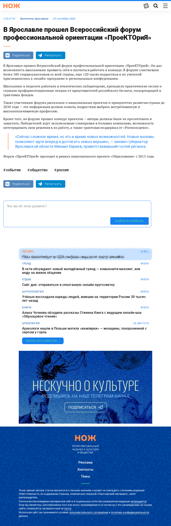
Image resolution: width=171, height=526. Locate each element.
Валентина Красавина (34, 18)
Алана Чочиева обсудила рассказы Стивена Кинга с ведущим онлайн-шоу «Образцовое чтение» (82, 314)
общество (39, 170)
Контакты (85, 469)
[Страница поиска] (155, 6)
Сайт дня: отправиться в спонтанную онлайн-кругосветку (68, 285)
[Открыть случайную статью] (146, 6)
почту (67, 508)
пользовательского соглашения (88, 512)
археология (31, 323)
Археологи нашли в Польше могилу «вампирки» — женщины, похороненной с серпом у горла (84, 330)
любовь (27, 251)
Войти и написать (129, 221)
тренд (26, 263)
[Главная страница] (11, 5)
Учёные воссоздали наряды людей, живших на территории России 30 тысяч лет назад (84, 298)
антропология (33, 291)
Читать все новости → (42, 340)
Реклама (85, 462)
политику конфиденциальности (130, 512)
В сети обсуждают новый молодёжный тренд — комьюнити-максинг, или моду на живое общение (81, 270)
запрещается (139, 501)
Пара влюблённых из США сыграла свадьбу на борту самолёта (73, 257)
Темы (85, 476)
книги (26, 307)
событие (9, 18)
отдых (26, 279)
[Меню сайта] (165, 6)
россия (63, 170)
